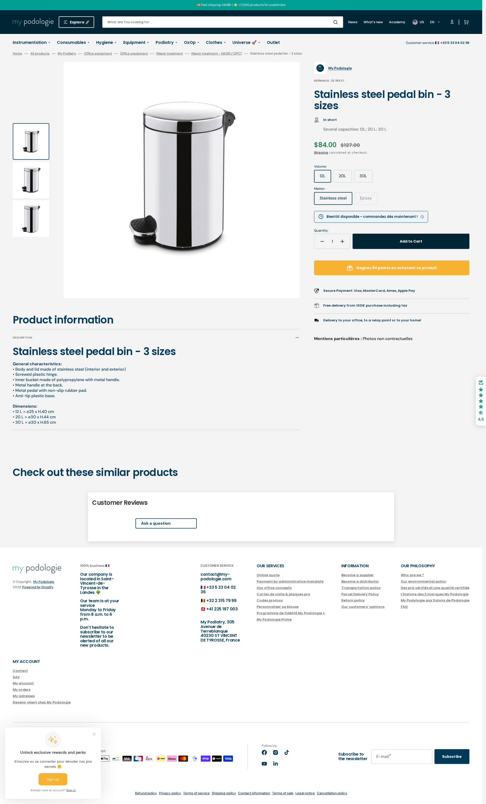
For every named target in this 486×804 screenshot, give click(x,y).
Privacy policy (170, 793)
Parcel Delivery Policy (360, 594)
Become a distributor (360, 581)
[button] (465, 22)
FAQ (404, 606)
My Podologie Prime (274, 619)
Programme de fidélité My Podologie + (291, 613)
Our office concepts (274, 587)
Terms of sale (282, 793)
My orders (21, 689)
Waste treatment (169, 54)
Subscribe (452, 756)
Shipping (321, 152)
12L (325, 177)
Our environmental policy (423, 581)
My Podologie (43, 582)
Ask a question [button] (156, 523)
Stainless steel (336, 200)
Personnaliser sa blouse (277, 606)
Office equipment (98, 54)
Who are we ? (412, 575)
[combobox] (222, 22)
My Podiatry (67, 54)
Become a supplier (357, 575)
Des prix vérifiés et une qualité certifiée (435, 587)
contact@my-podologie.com (216, 576)
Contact (20, 671)
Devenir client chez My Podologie (42, 702)
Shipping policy (224, 793)
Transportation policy (361, 587)
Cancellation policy (332, 793)
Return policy (353, 600)
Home (17, 54)
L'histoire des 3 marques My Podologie (434, 594)
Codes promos (270, 600)
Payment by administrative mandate (290, 581)
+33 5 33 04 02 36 (218, 589)
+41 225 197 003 (222, 609)
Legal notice (305, 793)
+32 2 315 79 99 (221, 601)
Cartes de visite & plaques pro (283, 594)
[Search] (336, 22)
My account (23, 683)
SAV (16, 677)
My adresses (24, 696)
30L (366, 177)
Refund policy (146, 793)
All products (39, 54)
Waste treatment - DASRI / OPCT (216, 54)
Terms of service (196, 793)
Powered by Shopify (37, 587)
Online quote (268, 575)
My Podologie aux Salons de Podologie (435, 600)
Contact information (254, 793)
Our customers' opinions (362, 606)
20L (345, 177)
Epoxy (368, 200)
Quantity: (321, 231)
